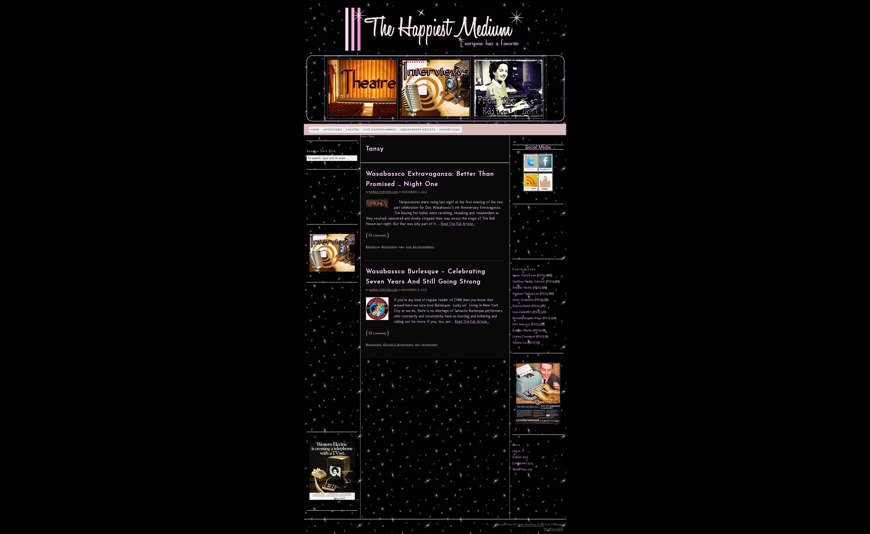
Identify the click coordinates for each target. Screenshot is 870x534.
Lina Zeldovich (522, 312)
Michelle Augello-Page (526, 318)
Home (315, 129)
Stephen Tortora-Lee (525, 293)
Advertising (449, 129)
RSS (541, 275)
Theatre (353, 129)
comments (377, 235)
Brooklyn (372, 246)
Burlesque (389, 246)
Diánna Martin (521, 306)
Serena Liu (519, 342)
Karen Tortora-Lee (383, 192)
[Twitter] (531, 170)
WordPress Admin (553, 529)
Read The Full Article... (458, 224)
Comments (522, 463)
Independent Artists (417, 129)
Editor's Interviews (398, 344)
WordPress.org (522, 469)
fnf (401, 246)
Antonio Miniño (522, 287)
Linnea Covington (523, 336)
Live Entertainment (379, 129)
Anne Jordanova (523, 300)
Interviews (332, 129)
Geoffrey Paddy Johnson (528, 281)
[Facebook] (545, 170)
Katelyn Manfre (522, 330)
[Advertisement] (332, 196)
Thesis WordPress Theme (530, 524)
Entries (520, 457)
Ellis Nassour (521, 324)
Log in (516, 451)
